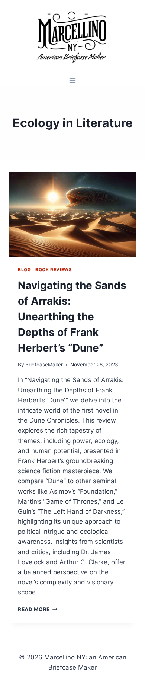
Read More (38, 609)
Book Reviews (53, 269)
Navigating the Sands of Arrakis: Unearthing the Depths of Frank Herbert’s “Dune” (72, 316)
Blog (24, 269)
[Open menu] (73, 80)
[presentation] (72, 214)
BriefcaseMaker (44, 365)
